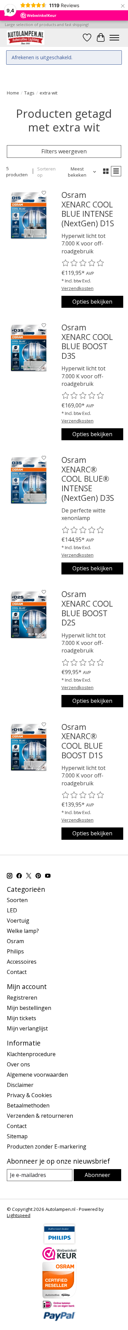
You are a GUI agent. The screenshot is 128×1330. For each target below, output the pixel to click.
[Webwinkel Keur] (59, 1258)
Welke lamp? (23, 931)
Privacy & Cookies (29, 1095)
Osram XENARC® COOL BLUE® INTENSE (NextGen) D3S (87, 478)
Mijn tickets (21, 1018)
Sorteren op (46, 172)
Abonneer (97, 1175)
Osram (15, 941)
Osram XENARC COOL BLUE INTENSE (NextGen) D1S (87, 209)
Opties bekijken (92, 301)
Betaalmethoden (28, 1105)
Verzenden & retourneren (40, 1115)
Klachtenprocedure (31, 1054)
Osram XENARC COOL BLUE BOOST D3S (87, 341)
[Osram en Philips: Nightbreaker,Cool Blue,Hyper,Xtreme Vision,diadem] (25, 37)
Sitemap (17, 1136)
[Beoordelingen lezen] (83, 263)
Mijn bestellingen (29, 1008)
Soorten (17, 900)
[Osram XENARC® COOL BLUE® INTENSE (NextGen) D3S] (29, 480)
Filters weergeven (64, 151)
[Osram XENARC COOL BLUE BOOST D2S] (29, 614)
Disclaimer (20, 1085)
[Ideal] (59, 1306)
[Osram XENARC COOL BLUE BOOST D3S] (29, 348)
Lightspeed (18, 1215)
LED (12, 910)
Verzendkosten (77, 288)
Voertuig (18, 920)
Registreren (22, 997)
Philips (15, 951)
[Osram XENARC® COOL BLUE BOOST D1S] (29, 747)
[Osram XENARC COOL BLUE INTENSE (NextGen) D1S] (29, 215)
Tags (29, 93)
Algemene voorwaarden (37, 1074)
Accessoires (22, 961)
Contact (17, 972)
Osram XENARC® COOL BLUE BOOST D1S (82, 741)
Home (13, 93)
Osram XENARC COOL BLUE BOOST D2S (87, 608)
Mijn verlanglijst (27, 1028)
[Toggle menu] (114, 38)
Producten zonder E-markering (46, 1146)
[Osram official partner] (59, 1296)
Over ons (18, 1064)
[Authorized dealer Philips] (59, 1243)
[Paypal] (59, 1319)
